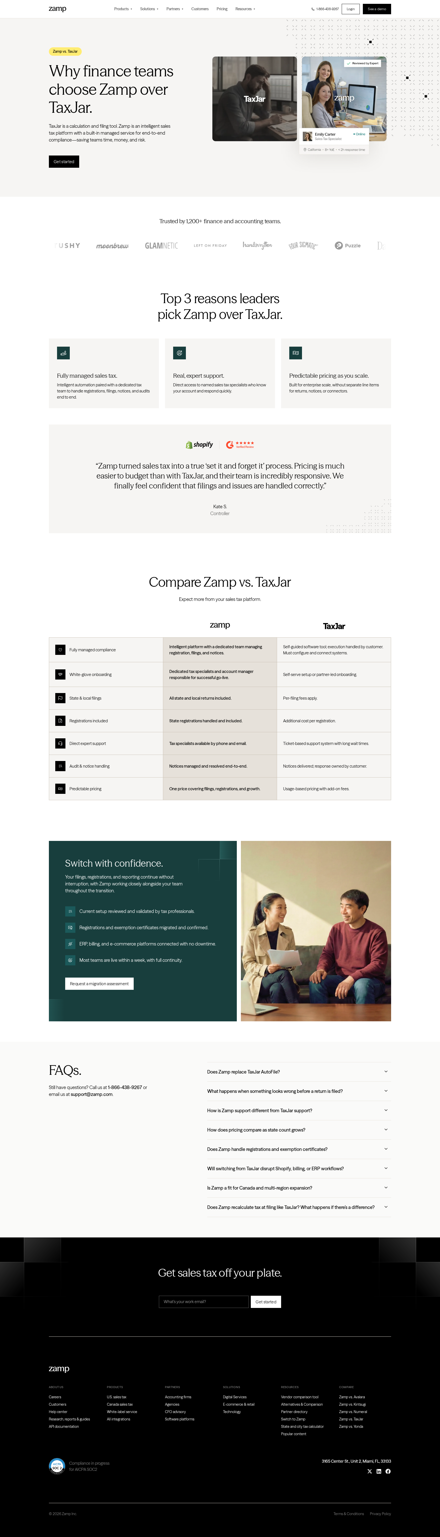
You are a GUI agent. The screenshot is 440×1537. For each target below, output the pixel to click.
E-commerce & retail (239, 1404)
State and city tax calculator (302, 1426)
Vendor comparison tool (300, 1397)
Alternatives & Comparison (302, 1404)
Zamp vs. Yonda (351, 1426)
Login (351, 9)
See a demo (377, 9)
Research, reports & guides (69, 1419)
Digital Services (234, 1397)
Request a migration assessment (99, 983)
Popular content (293, 1434)
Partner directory (294, 1411)
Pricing (222, 9)
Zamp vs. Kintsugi (352, 1404)
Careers (55, 1397)
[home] (57, 9)
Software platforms (179, 1419)
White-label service (122, 1411)
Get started (64, 161)
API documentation (64, 1426)
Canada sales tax (120, 1404)
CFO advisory (175, 1411)
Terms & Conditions (349, 1514)
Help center (58, 1411)
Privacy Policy (380, 1514)
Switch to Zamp (293, 1419)
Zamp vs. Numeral (353, 1411)
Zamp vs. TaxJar (351, 1419)
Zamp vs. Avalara (352, 1397)
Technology (232, 1411)
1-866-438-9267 (125, 1087)
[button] (123, 9)
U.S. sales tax (116, 1397)
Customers (200, 9)
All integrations (118, 1419)
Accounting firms (178, 1397)
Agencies (172, 1404)
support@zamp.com (92, 1094)
